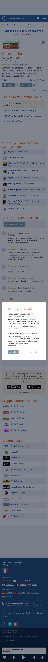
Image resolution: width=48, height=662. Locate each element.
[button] (43, 304)
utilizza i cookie (28, 314)
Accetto (13, 351)
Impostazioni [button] (35, 352)
